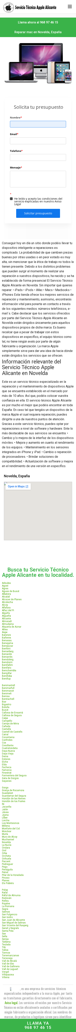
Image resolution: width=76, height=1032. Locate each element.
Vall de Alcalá (9, 961)
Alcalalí (6, 596)
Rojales (6, 903)
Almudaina (8, 624)
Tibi (4, 947)
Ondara (6, 847)
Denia (5, 756)
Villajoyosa (8, 974)
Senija (5, 939)
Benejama (7, 643)
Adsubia (6, 583)
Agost (5, 585)
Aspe (4, 632)
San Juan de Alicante (13, 920)
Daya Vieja (7, 753)
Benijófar (7, 673)
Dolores (6, 759)
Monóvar (6, 831)
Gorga (5, 787)
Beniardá (7, 654)
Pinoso (5, 877)
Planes (5, 880)
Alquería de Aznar (11, 626)
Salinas (6, 911)
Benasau (7, 640)
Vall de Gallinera (10, 966)
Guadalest (7, 793)
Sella (4, 936)
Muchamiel (8, 839)
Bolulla (5, 707)
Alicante (6, 618)
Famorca (6, 770)
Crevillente (7, 745)
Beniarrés (7, 656)
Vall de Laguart (10, 969)
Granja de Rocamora (13, 790)
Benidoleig (7, 659)
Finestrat (6, 772)
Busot (5, 710)
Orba (4, 853)
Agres (5, 588)
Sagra (5, 909)
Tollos (5, 950)
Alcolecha (7, 602)
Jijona (5, 815)
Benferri (6, 648)
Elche (5, 761)
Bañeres (6, 637)
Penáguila (7, 869)
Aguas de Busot (10, 591)
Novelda (6, 842)
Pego (4, 866)
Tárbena (6, 941)
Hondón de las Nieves (14, 798)
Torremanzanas (10, 955)
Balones (6, 635)
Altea (5, 629)
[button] (38, 22)
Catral (5, 734)
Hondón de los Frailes (13, 801)
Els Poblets (8, 883)
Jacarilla (6, 806)
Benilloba (7, 676)
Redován (6, 898)
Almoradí (7, 621)
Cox (4, 742)
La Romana (8, 906)
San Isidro (7, 917)
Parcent (6, 861)
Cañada (6, 726)
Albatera (6, 594)
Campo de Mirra (10, 723)
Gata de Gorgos (10, 778)
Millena (6, 826)
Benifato (6, 667)
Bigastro (6, 704)
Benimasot (8, 690)
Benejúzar (7, 646)
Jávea (5, 812)
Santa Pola (7, 931)
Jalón (5, 809)
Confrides (7, 740)
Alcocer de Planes (12, 599)
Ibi (3, 804)
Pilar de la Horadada (13, 875)
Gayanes (6, 781)
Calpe (5, 718)
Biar (4, 701)
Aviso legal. (11, 1002)
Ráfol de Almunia (11, 895)
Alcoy (5, 605)
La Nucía (6, 845)
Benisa (6, 696)
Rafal (5, 892)
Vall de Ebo (8, 963)
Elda (4, 764)
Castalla (6, 729)
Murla (5, 834)
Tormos (6, 952)
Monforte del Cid (11, 828)
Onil (4, 850)
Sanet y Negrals (10, 928)
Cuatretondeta (10, 748)
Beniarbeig (7, 651)
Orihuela (6, 858)
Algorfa (6, 613)
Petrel (5, 872)
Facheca (6, 767)
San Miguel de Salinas (14, 922)
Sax (4, 933)
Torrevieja (7, 958)
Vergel (5, 972)
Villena (5, 977)
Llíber (5, 817)
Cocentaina (8, 737)
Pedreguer (7, 864)
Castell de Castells (12, 731)
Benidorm (7, 662)
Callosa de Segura (12, 715)
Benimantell (8, 685)
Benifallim (7, 665)
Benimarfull (8, 688)
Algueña (6, 615)
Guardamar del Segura (14, 795)
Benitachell (8, 699)
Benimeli (6, 693)
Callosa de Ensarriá (12, 712)
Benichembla (9, 670)
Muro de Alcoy (9, 836)
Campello (7, 720)
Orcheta (6, 856)
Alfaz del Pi (8, 610)
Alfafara (6, 607)
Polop (5, 890)
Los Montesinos (10, 823)
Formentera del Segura (14, 775)
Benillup (6, 678)
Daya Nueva (8, 751)
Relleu (5, 900)
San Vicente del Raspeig (15, 925)
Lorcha (5, 820)
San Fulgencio (9, 914)
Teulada (6, 944)
